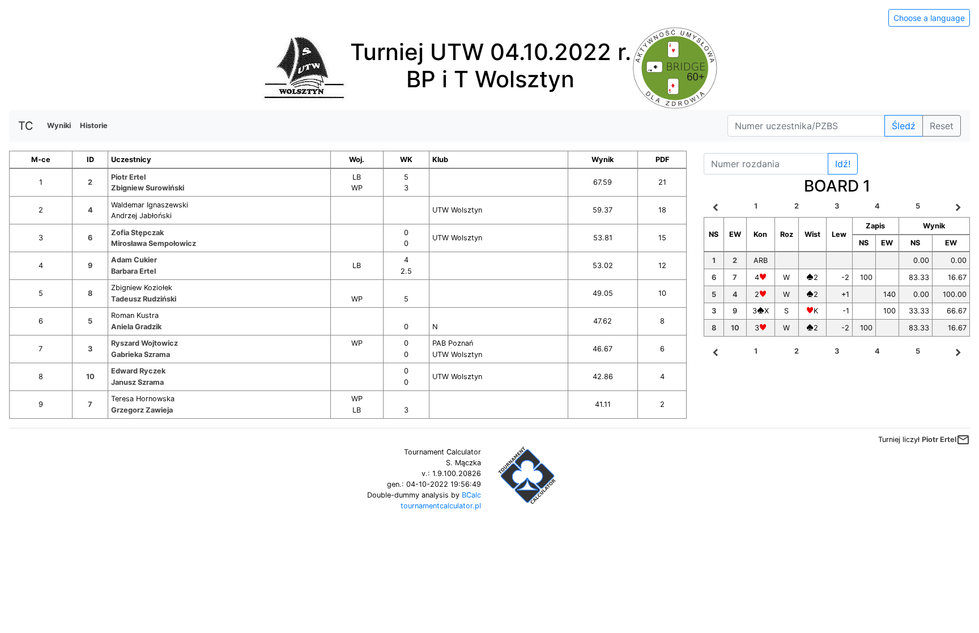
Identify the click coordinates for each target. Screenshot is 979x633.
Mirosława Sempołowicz (153, 243)
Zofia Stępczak (137, 232)
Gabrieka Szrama (140, 354)
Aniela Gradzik (136, 326)
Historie (94, 125)
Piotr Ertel (128, 177)
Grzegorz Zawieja (142, 410)
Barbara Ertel (133, 271)
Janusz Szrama (137, 382)
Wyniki (59, 125)
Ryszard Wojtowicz (144, 343)
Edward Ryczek (138, 371)
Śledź (904, 125)
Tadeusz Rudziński (143, 299)
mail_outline (963, 440)
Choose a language (929, 18)
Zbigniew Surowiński (147, 188)
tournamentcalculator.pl (441, 506)
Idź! (842, 163)
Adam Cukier (134, 260)
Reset (942, 125)
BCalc (471, 495)
